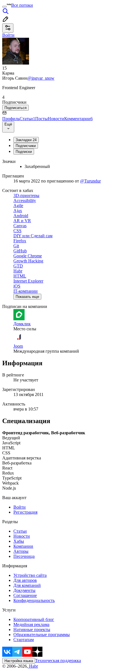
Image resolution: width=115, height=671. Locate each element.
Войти (19, 507)
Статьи (27, 118)
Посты (41, 118)
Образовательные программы (41, 634)
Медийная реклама (31, 624)
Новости (56, 118)
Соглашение (25, 595)
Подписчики (26, 146)
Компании (23, 546)
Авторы (20, 551)
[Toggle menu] (4, 7)
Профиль (11, 118)
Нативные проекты (31, 629)
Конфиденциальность (34, 600)
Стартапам (23, 639)
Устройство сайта (30, 575)
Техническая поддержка (58, 660)
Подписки (24, 152)
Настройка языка (18, 661)
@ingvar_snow (40, 78)
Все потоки (22, 5)
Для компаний (27, 585)
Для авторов (25, 580)
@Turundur (90, 181)
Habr (33, 666)
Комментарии (78, 118)
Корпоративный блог (33, 619)
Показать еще (27, 297)
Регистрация (25, 512)
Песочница (24, 556)
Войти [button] (8, 35)
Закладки (26, 140)
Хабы (18, 541)
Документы (24, 590)
